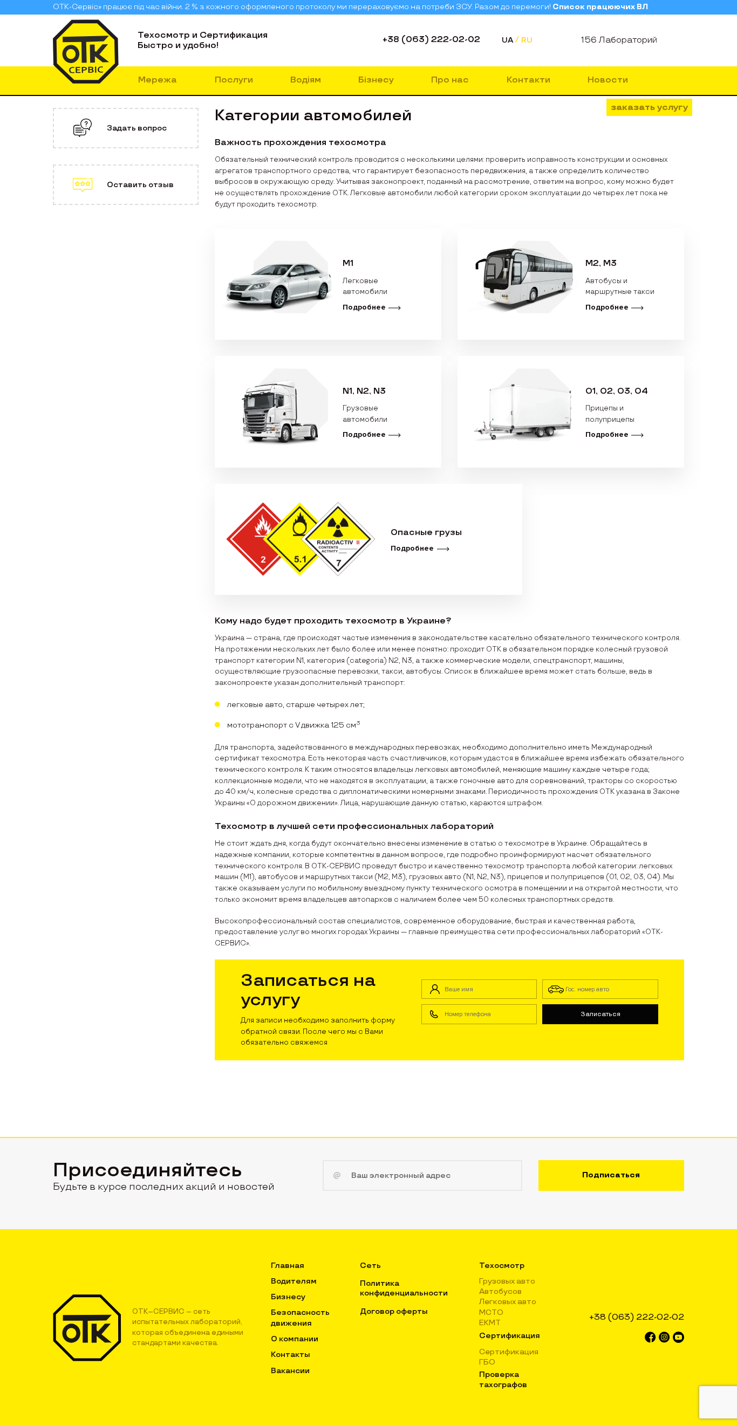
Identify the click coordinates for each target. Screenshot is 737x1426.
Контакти (528, 80)
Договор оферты (394, 1311)
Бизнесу (288, 1296)
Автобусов (500, 1291)
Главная (287, 1265)
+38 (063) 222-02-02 (431, 40)
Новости (608, 80)
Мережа (157, 80)
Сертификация (509, 1335)
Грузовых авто (507, 1281)
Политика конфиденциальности (404, 1288)
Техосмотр (501, 1265)
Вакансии (290, 1370)
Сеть (370, 1265)
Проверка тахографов (503, 1379)
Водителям (294, 1281)
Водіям (305, 80)
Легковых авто (507, 1301)
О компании (294, 1338)
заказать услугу (649, 107)
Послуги (234, 80)
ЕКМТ (490, 1322)
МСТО (491, 1312)
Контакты (290, 1354)
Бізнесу (376, 80)
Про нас (450, 80)
